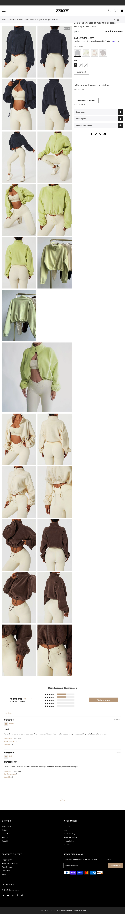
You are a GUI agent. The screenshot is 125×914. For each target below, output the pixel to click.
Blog (65, 830)
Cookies (66, 845)
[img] (9, 720)
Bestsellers (12, 19)
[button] (110, 31)
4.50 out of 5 (27, 699)
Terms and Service (70, 837)
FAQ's (4, 874)
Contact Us (6, 871)
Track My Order (7, 867)
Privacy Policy (68, 841)
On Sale (4, 830)
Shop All (5, 841)
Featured (5, 837)
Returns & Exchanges (10, 863)
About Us (66, 826)
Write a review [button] (103, 700)
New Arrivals (6, 826)
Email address (79, 89)
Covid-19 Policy (69, 834)
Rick (84, 910)
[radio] (77, 53)
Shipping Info (7, 860)
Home (4, 19)
